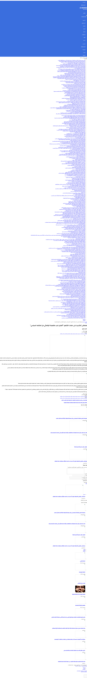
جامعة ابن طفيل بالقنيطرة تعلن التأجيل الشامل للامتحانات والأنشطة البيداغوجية (73, 227)
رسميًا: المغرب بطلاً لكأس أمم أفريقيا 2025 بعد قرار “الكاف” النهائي (75, 162)
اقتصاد (84, 28)
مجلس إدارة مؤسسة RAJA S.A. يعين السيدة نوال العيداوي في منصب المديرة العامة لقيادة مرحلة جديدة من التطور (68, 308)
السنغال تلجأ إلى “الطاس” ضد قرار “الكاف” (78, 160)
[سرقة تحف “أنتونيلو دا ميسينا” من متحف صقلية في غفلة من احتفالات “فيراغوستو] (80, 637)
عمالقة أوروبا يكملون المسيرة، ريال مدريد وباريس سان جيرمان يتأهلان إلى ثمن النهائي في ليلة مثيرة (70, 188)
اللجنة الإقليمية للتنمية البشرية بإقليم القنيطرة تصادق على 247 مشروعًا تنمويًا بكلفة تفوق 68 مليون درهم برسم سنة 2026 (67, 143)
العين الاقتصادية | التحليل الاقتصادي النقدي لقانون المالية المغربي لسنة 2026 (74, 303)
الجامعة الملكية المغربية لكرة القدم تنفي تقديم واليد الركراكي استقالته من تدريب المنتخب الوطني (70, 223)
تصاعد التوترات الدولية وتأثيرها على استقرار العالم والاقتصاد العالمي (75, 153)
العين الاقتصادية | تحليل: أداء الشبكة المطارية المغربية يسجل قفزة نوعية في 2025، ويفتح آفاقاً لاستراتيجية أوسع (68, 296)
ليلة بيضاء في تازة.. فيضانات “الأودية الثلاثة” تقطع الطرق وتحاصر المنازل (74, 219)
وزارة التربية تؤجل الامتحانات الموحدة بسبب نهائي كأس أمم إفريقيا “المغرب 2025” (73, 280)
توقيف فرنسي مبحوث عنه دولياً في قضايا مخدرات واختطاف (76, 269)
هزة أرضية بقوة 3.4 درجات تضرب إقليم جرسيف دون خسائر (76, 100)
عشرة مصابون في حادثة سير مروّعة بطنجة (78, 103)
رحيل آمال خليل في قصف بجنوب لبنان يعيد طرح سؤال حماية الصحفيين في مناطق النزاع (72, 129)
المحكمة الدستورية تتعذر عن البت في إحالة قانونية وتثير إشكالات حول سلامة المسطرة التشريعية (70, 67)
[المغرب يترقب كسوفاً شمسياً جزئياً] (78, 444)
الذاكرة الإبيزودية (82, 572)
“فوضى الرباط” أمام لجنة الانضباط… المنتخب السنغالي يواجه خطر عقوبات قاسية (73, 250)
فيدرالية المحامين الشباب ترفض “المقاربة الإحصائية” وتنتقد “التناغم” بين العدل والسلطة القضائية (70, 277)
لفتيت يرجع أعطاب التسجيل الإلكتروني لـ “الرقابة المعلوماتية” (76, 174)
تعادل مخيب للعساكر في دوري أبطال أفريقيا (78, 167)
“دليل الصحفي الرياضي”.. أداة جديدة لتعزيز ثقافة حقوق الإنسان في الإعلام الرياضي (73, 302)
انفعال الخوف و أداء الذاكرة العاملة (78, 594)
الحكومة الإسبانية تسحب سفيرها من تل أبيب (78, 169)
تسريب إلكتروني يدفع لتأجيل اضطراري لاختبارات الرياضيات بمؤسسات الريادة (73, 271)
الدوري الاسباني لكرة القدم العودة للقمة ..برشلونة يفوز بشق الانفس (75, 172)
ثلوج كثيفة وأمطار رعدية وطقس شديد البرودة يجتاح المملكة (76, 182)
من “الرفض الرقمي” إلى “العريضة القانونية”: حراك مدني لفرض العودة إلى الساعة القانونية (71, 147)
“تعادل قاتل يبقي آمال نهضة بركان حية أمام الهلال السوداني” (76, 165)
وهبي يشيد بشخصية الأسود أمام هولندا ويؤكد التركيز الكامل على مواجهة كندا (74, 90)
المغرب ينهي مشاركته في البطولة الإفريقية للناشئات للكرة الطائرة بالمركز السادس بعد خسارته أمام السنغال (69, 76)
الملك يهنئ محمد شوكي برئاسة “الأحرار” (79, 218)
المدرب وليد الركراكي (81, 583)
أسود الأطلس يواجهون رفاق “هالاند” (80, 132)
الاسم (86, 475)
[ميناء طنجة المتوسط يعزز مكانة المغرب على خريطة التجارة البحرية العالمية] (80, 659)
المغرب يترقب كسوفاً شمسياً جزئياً (80, 447)
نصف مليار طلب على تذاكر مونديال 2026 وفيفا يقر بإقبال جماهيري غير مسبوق (73, 288)
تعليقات (84, 551)
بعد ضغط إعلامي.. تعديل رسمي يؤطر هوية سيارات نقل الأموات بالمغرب (74, 187)
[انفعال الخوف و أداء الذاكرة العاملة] (80, 592)
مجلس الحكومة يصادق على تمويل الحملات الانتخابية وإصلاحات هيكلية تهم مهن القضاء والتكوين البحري (70, 138)
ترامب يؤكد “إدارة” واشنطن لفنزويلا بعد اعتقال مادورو (77, 313)
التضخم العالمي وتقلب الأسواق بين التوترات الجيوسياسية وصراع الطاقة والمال (73, 123)
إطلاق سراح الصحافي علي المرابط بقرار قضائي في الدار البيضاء (75, 82)
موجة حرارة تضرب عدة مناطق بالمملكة (79, 80)
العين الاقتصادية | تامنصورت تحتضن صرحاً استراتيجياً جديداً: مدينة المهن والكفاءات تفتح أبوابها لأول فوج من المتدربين (68, 195)
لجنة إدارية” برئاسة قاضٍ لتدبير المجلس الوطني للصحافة (76, 201)
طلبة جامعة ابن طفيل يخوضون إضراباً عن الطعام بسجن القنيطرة (75, 177)
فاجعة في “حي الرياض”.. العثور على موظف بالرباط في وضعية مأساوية (74, 229)
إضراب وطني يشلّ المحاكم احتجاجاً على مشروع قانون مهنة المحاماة (75, 309)
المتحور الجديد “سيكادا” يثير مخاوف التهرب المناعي (77, 140)
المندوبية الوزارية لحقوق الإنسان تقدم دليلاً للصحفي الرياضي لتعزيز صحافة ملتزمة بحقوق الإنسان (70, 315)
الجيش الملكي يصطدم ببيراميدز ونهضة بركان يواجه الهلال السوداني (75, 204)
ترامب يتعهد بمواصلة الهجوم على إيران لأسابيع (78, 181)
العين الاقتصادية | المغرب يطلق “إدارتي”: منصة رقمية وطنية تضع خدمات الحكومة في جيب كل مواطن (70, 214)
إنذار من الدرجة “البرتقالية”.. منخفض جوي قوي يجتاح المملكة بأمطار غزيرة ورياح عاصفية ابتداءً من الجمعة (69, 215)
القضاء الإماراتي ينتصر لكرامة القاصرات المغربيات (77, 109)
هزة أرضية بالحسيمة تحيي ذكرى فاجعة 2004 (78, 189)
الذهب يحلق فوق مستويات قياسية (80, 194)
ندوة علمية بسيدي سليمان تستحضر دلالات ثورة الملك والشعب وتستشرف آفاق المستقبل (72, 61)
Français (84, 319)
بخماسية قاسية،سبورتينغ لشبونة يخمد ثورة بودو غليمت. (77, 157)
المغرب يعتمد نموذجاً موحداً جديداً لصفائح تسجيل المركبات (76, 72)
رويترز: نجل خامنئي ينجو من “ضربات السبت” (78, 178)
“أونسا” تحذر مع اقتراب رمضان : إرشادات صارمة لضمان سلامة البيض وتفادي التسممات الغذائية (71, 289)
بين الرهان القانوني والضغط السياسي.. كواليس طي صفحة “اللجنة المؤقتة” (74, 198)
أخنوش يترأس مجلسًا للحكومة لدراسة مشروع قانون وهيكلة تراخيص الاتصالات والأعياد (72, 293)
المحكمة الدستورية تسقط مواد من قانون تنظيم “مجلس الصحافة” (75, 264)
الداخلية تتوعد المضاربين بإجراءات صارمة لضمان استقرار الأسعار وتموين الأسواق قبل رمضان (71, 265)
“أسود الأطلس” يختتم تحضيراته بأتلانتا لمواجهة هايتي (77, 97)
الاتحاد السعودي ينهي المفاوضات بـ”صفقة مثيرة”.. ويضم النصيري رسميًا (74, 226)
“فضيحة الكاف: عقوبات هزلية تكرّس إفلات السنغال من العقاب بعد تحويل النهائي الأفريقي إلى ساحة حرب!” (69, 240)
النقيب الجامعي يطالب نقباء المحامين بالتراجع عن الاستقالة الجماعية (75, 92)
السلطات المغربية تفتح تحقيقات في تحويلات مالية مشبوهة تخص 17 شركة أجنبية (73, 84)
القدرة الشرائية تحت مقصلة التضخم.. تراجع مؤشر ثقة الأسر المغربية (75, 81)
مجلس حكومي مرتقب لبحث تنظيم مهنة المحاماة (78, 310)
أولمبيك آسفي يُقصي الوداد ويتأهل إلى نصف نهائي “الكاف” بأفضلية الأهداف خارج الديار (72, 150)
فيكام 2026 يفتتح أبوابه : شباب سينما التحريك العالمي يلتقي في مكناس (74, 116)
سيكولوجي (83, 34)
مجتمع (84, 31)
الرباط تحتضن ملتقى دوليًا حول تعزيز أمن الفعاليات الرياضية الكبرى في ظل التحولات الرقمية (71, 297)
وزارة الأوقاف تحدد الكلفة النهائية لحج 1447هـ (78, 179)
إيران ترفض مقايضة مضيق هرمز (80, 137)
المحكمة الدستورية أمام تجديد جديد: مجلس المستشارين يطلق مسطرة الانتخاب (73, 304)
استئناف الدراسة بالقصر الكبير (80, 206)
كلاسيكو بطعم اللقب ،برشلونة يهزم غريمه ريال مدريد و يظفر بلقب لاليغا (74, 122)
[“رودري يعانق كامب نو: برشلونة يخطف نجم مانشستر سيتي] (80, 648)
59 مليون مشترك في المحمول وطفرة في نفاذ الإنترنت (77, 128)
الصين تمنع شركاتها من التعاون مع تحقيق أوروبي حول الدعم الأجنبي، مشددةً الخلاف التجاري (71, 60)
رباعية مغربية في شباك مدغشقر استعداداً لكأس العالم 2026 (76, 104)
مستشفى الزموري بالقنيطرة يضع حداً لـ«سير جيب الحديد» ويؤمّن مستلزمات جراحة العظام (71, 461)
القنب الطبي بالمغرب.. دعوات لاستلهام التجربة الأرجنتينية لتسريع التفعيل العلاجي (73, 207)
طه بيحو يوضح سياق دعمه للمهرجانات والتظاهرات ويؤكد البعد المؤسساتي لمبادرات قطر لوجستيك (70, 65)
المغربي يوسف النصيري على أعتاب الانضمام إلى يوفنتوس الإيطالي (75, 257)
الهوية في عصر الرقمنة (81, 272)
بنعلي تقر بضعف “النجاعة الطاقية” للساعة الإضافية (77, 131)
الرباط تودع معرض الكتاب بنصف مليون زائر (78, 119)
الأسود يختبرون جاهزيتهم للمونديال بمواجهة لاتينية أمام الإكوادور (75, 146)
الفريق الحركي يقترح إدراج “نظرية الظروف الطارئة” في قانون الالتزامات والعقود (73, 255)
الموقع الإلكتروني (84, 478)
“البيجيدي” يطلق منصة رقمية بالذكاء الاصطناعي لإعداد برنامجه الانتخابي (74, 105)
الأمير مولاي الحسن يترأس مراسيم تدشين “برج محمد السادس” (75, 133)
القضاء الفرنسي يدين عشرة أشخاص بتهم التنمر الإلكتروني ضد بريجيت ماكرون (73, 305)
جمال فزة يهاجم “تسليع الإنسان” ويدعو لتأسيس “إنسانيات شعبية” (75, 110)
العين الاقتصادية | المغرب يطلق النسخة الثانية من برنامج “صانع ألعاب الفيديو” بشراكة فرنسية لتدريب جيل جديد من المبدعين (67, 248)
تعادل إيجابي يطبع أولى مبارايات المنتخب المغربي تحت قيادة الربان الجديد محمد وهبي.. (72, 145)
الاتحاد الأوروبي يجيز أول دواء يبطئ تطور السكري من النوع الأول (75, 294)
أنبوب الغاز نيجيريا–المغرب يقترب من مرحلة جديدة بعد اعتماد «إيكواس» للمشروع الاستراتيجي (71, 78)
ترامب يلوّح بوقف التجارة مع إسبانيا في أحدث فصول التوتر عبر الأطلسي (74, 86)
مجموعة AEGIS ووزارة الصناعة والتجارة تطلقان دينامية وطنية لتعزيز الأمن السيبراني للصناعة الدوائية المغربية (68, 141)
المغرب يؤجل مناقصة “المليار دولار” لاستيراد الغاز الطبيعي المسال (75, 228)
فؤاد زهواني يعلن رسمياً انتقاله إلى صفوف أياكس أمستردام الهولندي (75, 94)
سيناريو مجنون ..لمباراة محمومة (80, 176)
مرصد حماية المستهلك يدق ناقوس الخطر (79, 193)
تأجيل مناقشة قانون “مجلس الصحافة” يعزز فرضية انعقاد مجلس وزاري (74, 134)
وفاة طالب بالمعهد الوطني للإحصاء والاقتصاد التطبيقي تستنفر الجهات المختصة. (73, 98)
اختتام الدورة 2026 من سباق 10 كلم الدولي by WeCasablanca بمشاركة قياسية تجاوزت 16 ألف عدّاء (70, 113)
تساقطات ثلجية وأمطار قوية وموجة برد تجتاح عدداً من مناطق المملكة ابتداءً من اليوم (72, 282)
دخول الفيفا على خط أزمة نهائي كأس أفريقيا (78, 256)
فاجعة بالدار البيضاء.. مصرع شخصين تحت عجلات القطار (76, 202)
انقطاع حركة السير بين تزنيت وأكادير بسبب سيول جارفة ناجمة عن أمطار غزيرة (73, 316)
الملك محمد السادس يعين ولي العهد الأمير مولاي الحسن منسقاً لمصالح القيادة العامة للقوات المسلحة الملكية (69, 125)
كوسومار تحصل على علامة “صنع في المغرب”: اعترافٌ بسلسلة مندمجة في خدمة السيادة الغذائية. (70, 108)
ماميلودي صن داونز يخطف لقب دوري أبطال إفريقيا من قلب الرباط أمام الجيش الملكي (72, 106)
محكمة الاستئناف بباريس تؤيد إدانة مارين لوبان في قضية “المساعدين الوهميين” (73, 87)
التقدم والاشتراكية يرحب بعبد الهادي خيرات (78, 199)
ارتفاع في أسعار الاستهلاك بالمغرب (80, 197)
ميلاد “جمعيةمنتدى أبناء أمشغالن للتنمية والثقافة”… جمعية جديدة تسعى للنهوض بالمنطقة (72, 102)
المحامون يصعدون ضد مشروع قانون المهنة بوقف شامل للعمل (76, 244)
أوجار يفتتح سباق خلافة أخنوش (80, 246)
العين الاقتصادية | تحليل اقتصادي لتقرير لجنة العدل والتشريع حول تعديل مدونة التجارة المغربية (71, 260)
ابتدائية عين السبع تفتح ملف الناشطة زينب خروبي (78, 191)
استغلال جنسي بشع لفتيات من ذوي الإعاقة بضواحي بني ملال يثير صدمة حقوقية (73, 268)
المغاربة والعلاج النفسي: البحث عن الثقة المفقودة (78, 307)
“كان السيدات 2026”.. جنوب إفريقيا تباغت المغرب (77, 232)
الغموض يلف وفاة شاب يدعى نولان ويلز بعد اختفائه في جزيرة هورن (75, 79)
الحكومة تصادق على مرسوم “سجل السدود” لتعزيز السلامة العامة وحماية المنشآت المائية (72, 139)
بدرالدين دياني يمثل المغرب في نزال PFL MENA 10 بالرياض (76, 88)
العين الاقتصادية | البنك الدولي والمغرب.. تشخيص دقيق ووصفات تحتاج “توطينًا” (73, 291)
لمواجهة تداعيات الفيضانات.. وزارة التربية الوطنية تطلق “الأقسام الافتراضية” (74, 216)
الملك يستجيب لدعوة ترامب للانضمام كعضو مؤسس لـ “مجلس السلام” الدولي (73, 274)
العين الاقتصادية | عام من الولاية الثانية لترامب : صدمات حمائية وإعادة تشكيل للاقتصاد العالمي (71, 220)
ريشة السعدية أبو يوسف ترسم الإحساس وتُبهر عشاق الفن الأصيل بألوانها (74, 299)
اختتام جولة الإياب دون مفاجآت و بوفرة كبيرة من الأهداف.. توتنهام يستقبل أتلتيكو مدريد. (72, 154)
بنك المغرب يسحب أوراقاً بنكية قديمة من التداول (78, 295)
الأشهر (84, 549)
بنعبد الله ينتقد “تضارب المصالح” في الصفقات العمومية (77, 120)
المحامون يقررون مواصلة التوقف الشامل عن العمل (77, 96)
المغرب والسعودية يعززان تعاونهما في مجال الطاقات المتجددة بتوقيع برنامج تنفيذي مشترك (71, 284)
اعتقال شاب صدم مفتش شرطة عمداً (79, 196)
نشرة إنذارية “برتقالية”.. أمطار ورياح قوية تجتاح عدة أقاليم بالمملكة (75, 249)
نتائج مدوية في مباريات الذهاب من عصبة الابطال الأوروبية (76, 171)
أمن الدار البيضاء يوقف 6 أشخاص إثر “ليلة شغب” (78, 170)
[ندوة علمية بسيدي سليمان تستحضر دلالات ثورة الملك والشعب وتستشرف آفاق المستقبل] (80, 626)
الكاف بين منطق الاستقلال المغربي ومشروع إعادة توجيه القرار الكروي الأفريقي (73, 234)
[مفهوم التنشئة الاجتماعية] (80, 603)
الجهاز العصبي (82, 561)
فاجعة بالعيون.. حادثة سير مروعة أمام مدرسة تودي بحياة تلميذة (75, 127)
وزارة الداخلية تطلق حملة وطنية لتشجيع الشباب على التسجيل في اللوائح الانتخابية (73, 287)
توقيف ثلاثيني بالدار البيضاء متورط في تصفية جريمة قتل (77, 89)
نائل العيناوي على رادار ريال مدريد (80, 253)
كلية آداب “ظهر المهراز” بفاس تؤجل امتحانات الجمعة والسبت (76, 225)
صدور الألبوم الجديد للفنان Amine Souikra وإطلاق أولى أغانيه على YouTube (74, 117)
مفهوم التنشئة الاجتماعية (80, 605)
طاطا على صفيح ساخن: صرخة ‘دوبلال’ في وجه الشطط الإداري (75, 301)
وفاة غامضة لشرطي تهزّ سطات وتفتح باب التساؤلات (77, 149)
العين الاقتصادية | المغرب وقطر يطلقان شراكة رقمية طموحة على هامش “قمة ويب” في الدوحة (71, 233)
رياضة (84, 40)
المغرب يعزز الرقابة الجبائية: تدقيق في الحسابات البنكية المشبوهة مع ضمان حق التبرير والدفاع (71, 75)
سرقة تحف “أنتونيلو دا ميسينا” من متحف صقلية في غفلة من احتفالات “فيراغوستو (69, 639)
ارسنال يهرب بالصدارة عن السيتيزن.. (79, 166)
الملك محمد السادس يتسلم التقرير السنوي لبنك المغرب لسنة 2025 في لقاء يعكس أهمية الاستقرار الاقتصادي (69, 77)
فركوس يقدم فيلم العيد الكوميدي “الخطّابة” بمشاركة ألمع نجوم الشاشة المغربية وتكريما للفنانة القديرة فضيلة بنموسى (67, 107)
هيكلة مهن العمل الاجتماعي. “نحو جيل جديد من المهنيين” (76, 281)
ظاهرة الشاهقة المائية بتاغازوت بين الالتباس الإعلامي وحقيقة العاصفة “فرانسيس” (73, 312)
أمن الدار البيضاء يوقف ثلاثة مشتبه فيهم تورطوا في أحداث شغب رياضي (74, 121)
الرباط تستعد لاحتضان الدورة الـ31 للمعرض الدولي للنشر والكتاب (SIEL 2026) (73, 247)
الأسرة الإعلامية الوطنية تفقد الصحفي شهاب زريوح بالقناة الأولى (75, 111)
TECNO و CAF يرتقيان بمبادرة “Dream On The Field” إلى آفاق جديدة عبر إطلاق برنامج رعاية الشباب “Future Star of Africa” (66, 300)
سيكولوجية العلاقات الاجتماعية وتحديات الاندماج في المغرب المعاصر (75, 241)
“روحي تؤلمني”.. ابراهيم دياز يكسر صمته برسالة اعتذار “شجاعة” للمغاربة (74, 275)
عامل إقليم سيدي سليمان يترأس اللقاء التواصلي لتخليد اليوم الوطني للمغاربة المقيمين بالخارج (71, 71)
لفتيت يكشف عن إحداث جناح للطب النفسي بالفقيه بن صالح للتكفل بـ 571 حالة (73, 270)
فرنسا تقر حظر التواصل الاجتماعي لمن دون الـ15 (78, 252)
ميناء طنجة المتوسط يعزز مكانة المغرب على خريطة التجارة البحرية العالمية (74, 63)
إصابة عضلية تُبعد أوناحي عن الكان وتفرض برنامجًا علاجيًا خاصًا (76, 314)
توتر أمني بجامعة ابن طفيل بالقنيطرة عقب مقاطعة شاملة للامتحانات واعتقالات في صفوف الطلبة (70, 276)
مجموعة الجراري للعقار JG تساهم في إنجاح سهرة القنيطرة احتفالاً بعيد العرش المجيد (72, 64)
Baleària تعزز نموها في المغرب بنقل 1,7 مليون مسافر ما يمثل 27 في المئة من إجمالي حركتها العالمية (70, 184)
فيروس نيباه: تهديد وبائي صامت (80, 238)
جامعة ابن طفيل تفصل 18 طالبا (80, 168)
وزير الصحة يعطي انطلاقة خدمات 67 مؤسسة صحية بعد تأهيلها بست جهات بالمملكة (73, 283)
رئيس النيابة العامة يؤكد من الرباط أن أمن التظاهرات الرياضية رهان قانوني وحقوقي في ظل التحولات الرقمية (69, 306)
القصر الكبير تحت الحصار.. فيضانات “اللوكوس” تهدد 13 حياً (76, 237)
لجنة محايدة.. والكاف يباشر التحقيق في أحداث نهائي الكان (76, 258)
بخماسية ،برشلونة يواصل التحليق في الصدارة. (78, 164)
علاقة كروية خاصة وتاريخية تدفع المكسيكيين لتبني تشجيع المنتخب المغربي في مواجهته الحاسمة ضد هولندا (69, 91)
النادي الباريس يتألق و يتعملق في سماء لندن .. (78, 158)
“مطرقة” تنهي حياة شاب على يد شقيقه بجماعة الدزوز (77, 118)
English (84, 320)
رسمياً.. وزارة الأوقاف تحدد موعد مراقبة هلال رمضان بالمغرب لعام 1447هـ (74, 203)
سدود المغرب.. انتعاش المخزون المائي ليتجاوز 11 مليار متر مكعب (75, 210)
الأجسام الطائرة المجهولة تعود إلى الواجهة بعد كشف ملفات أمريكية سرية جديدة (73, 115)
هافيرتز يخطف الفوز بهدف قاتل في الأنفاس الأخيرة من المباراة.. (75, 135)
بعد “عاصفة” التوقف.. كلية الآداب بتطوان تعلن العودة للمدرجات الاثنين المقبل (73, 212)
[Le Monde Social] (83, 9)
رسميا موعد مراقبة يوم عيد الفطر (80, 159)
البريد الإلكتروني (84, 477)
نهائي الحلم (83, 279)
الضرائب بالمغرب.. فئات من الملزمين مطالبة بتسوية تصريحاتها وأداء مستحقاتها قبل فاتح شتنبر (71, 70)
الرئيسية (84, 20)
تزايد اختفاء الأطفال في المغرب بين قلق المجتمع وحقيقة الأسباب (75, 156)
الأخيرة (84, 550)
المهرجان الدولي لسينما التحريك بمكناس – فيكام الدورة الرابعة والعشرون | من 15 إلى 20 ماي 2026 (70, 224)
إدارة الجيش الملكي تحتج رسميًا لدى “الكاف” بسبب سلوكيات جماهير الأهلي (74, 208)
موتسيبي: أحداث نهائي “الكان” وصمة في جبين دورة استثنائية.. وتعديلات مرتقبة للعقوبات (72, 209)
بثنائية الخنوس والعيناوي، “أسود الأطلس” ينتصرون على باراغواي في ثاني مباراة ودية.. (72, 142)
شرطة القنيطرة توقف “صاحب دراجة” (79, 200)
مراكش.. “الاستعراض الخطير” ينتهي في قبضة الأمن (77, 126)
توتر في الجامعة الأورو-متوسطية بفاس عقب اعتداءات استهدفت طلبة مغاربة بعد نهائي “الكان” (71, 273)
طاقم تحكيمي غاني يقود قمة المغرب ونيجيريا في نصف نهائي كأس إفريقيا (74, 290)
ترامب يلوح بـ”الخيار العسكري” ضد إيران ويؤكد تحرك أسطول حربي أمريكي (74, 262)
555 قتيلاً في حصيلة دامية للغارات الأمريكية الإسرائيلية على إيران (75, 183)
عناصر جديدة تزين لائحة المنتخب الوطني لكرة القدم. (77, 152)
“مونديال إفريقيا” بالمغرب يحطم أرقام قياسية (78, 243)
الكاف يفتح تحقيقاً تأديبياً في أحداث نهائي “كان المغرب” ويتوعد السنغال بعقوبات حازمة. (72, 278)
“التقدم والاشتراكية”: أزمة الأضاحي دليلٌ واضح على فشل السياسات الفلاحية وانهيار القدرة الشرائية (70, 101)
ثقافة (84, 37)
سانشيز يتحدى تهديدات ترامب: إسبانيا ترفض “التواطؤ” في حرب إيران (75, 175)
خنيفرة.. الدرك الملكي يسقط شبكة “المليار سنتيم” (77, 254)
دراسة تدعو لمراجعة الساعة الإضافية (79, 190)
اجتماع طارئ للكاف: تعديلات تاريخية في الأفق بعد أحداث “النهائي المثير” (74, 221)
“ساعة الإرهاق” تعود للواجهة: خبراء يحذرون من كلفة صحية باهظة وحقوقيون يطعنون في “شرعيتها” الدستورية (69, 148)
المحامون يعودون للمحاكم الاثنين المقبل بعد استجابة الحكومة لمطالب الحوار (74, 213)
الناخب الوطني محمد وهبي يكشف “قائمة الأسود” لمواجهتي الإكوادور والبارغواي (73, 163)
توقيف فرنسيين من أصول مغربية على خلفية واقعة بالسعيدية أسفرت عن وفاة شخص (72, 66)
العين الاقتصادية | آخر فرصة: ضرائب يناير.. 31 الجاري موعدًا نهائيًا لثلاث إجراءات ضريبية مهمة (71, 266)
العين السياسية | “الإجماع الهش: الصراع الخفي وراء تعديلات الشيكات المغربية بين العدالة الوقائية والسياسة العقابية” (68, 259)
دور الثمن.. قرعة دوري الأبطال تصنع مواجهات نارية (77, 185)
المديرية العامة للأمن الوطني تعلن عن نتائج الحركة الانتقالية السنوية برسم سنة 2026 (72, 69)
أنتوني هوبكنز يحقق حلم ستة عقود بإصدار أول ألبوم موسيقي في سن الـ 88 (74, 85)
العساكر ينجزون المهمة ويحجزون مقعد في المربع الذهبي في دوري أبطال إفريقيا (73, 151)
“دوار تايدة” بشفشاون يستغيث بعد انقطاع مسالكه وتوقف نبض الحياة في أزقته (73, 231)
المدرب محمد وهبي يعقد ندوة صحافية (79, 83)
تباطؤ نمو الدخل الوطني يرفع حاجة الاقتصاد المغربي (77, 144)
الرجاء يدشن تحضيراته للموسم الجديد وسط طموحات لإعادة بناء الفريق (74, 73)
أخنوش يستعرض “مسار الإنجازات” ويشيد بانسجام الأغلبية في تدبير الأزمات (74, 245)
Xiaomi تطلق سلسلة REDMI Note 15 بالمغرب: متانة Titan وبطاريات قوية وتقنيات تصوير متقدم (71, 263)
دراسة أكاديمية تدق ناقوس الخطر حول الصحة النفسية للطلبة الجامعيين (74, 95)
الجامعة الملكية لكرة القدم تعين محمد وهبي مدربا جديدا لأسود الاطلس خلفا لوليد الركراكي (72, 173)
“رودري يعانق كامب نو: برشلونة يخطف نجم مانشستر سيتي (74, 650)
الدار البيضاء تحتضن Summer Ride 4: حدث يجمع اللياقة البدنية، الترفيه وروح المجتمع (73, 112)
